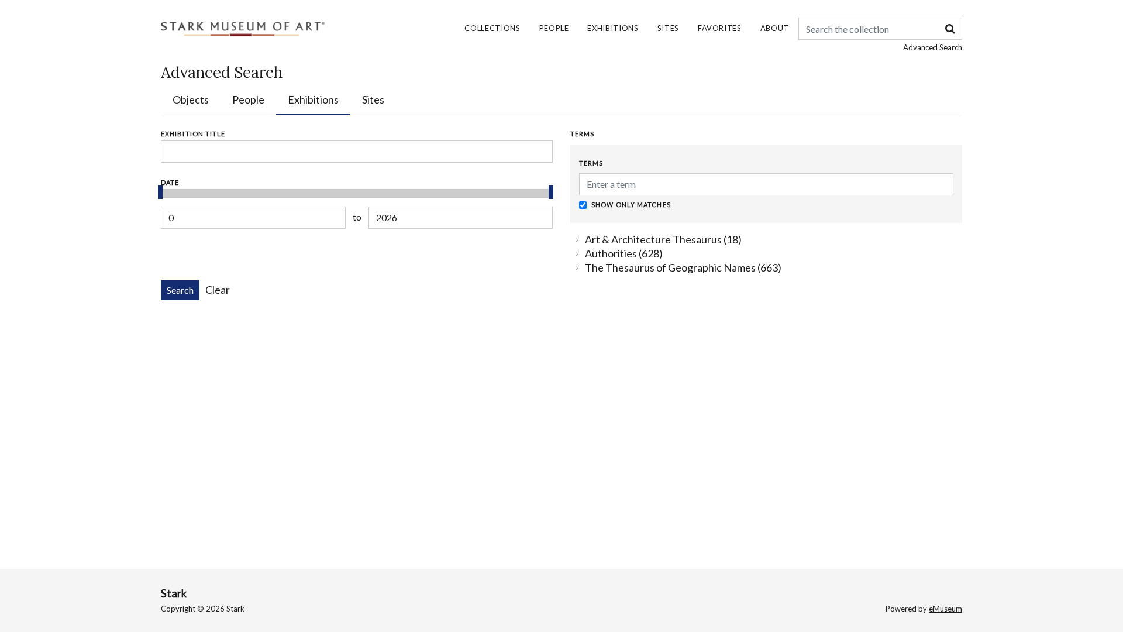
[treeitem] (664, 239)
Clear (217, 289)
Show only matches (630, 204)
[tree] (766, 253)
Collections (492, 28)
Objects (191, 99)
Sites (668, 28)
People (554, 28)
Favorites (720, 28)
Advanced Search (932, 47)
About (774, 28)
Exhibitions (612, 28)
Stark (174, 593)
